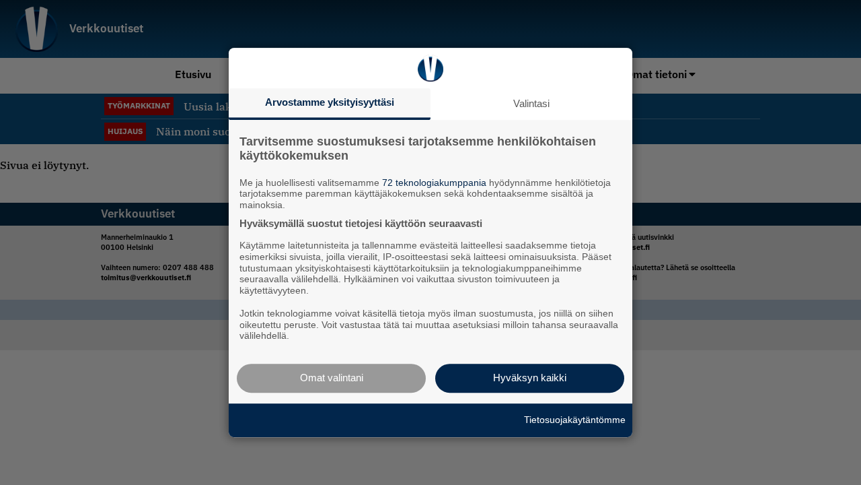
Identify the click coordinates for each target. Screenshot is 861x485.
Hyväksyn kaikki (529, 377)
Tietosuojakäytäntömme (575, 419)
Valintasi (531, 103)
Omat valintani (331, 377)
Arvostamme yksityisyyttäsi (329, 102)
